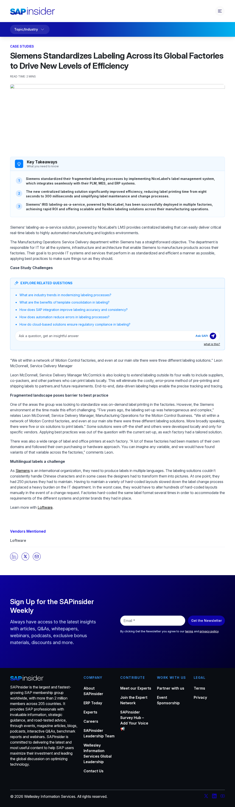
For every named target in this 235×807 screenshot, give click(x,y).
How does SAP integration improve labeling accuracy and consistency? (74, 310)
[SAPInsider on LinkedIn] (214, 797)
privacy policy (209, 631)
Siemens (23, 470)
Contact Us (94, 771)
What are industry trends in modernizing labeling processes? (65, 295)
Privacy (200, 697)
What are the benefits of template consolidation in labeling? (64, 302)
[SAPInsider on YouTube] (222, 797)
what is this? (212, 344)
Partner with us (170, 688)
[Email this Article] (37, 556)
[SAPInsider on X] (206, 797)
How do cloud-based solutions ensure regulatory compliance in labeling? (75, 324)
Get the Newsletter (206, 620)
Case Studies (22, 46)
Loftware (18, 540)
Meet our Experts (135, 688)
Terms (199, 688)
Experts (90, 712)
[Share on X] (25, 556)
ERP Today (93, 703)
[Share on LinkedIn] (14, 556)
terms (189, 631)
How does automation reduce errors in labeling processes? (64, 317)
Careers (91, 721)
